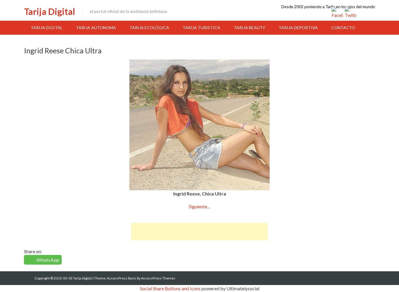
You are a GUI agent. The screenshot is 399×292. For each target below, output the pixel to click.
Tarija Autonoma (96, 27)
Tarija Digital (49, 11)
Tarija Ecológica (149, 27)
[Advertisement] (199, 231)
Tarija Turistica (201, 27)
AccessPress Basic (121, 278)
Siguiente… (200, 206)
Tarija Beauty (249, 27)
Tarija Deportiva (298, 27)
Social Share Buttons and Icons (170, 288)
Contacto (343, 27)
